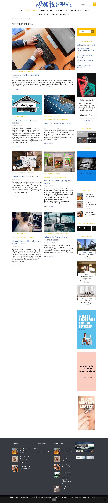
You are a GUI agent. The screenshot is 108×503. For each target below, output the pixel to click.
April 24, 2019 (49, 186)
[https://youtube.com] (94, 228)
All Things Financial (31, 10)
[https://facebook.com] (79, 228)
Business (86, 10)
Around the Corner (62, 10)
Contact (35, 448)
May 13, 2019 (49, 126)
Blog (17, 18)
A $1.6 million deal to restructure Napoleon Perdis (26, 242)
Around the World (75, 10)
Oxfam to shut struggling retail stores (90, 205)
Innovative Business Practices (25, 176)
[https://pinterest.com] (89, 228)
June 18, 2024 (16, 77)
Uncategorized (87, 172)
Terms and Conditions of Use (60, 14)
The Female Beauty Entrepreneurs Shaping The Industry (85, 50)
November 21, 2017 (51, 242)
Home (20, 10)
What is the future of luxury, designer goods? (56, 238)
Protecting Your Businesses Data (26, 74)
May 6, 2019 (16, 179)
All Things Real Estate (46, 10)
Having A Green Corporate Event (59, 123)
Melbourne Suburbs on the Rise (86, 45)
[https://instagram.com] (84, 228)
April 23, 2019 (16, 246)
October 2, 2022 (17, 125)
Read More (16, 89)
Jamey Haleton (43, 14)
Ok (54, 500)
